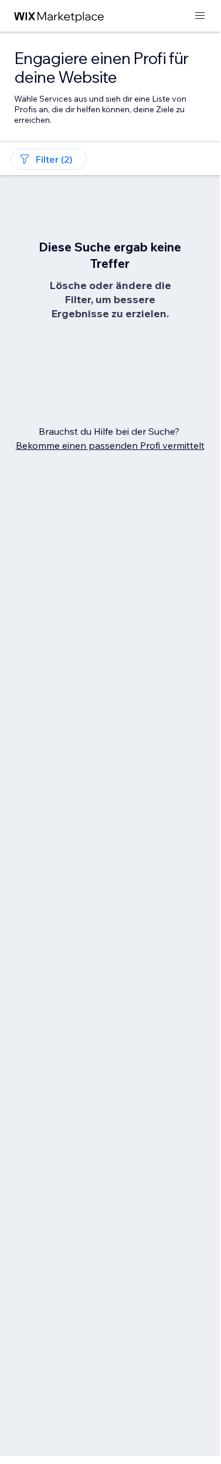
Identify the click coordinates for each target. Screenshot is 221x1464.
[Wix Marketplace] (59, 16)
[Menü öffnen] (200, 16)
